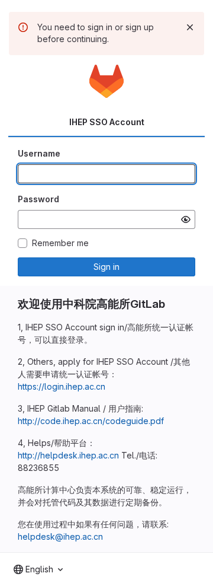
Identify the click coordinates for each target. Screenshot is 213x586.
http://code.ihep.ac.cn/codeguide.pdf (91, 421)
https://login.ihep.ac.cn (61, 386)
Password (38, 199)
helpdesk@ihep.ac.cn (60, 536)
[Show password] (185, 219)
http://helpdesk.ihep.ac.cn (68, 455)
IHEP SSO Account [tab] (106, 122)
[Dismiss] (190, 27)
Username (39, 153)
